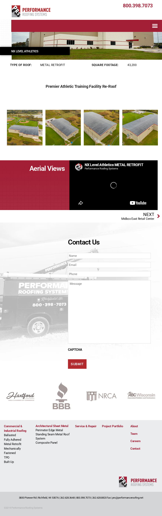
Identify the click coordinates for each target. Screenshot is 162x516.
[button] (154, 25)
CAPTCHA (75, 350)
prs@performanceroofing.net (127, 497)
